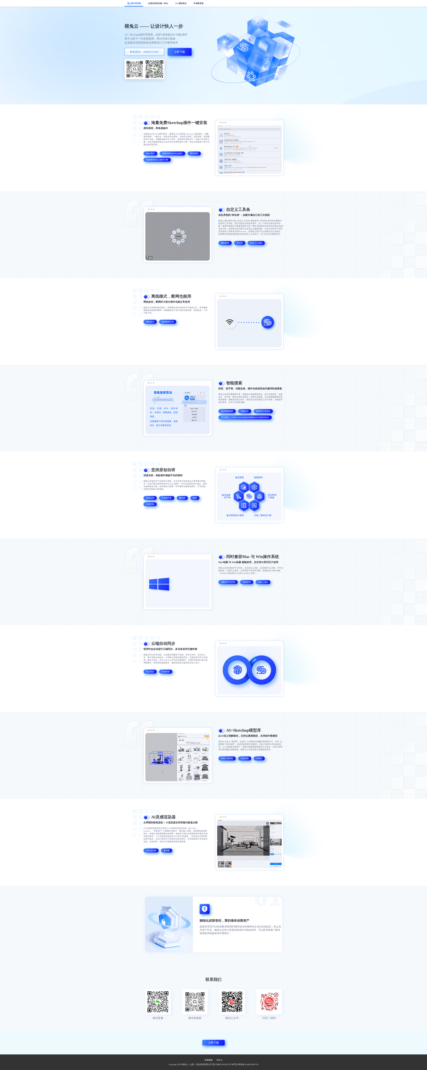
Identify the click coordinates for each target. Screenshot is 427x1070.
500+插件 (150, 153)
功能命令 (245, 411)
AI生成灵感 (151, 850)
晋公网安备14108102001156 (246, 1064)
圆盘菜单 (225, 243)
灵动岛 (240, 243)
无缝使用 (247, 582)
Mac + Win (263, 582)
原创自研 (150, 498)
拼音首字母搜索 (263, 411)
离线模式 (150, 322)
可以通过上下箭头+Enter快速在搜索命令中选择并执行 (245, 417)
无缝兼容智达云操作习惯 (157, 160)
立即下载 (179, 51)
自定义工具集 (256, 243)
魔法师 (182, 498)
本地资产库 (167, 498)
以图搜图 (245, 758)
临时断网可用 (168, 322)
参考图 (167, 850)
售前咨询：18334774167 (144, 51)
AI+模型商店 (180, 3)
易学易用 (194, 153)
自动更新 (166, 672)
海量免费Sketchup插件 (172, 153)
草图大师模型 (227, 758)
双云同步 (150, 672)
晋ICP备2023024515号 (222, 1064)
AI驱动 (259, 758)
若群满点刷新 (134, 69)
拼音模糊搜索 (227, 411)
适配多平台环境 (228, 582)
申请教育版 (199, 3)
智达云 (220, 1060)
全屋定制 (150, 504)
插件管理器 (136, 3)
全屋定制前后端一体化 (158, 3)
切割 (195, 498)
